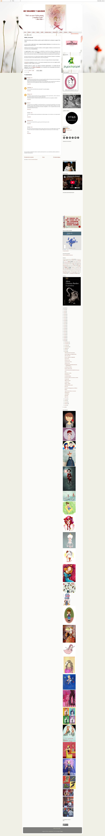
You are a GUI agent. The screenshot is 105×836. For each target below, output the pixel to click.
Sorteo (60, 32)
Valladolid (71, 273)
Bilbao (73, 260)
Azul (76, 259)
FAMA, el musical (67, 380)
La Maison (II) (67, 382)
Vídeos (70, 32)
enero (66, 405)
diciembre (67, 342)
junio (66, 351)
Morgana (28, 77)
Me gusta (79, 266)
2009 (65, 336)
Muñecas (73, 267)
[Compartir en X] (39, 70)
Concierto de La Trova (68, 361)
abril (66, 400)
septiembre (67, 346)
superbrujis (29, 87)
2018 (65, 322)
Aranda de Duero (68, 259)
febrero (66, 403)
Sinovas (71, 272)
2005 (65, 407)
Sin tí (65, 371)
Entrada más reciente (29, 157)
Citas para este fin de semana (70, 352)
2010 (65, 334)
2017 (65, 323)
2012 (65, 331)
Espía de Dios (67, 358)
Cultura (29, 32)
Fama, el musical (36, 67)
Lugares (79, 265)
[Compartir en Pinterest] (41, 70)
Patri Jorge (29, 120)
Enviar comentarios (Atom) (33, 159)
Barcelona (79, 259)
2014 (65, 328)
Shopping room (67, 392)
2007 (65, 339)
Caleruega (79, 260)
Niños (78, 267)
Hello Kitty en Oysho (68, 373)
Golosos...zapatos (67, 383)
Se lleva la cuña (67, 360)
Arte (28, 72)
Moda (38, 32)
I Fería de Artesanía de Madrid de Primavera (72, 370)
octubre (66, 345)
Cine (25, 32)
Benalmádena (69, 260)
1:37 (32, 87)
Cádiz (75, 260)
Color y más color (67, 355)
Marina (66, 389)
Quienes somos (48, 32)
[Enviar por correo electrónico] (37, 70)
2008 (65, 337)
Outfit (42, 32)
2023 (65, 314)
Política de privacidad (56, 828)
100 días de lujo (67, 363)
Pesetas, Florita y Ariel (68, 368)
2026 (65, 309)
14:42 (31, 112)
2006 (65, 340)
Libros (33, 32)
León (71, 265)
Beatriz (68, 128)
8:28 (31, 94)
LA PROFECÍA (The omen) (69, 385)
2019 (65, 320)
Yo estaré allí (67, 379)
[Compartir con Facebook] (40, 70)
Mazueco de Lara (74, 266)
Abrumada (66, 395)
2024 (65, 312)
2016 (65, 325)
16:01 (32, 120)
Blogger (61, 831)
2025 (65, 311)
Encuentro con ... (67, 374)
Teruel (80, 272)
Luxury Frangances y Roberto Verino (70, 354)
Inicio (43, 157)
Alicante (64, 259)
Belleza (65, 260)
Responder (29, 90)
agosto (66, 348)
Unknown (28, 94)
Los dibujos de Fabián (68, 367)
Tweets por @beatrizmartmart (68, 255)
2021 (65, 317)
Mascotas (69, 266)
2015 (65, 326)
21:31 (31, 77)
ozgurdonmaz (51, 831)
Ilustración (64, 265)
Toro (68, 273)
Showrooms (55, 32)
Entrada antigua (56, 157)
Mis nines (66, 386)
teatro (77, 272)
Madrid (65, 266)
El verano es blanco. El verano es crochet (71, 377)
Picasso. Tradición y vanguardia (70, 357)
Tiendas (65, 32)
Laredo (69, 265)
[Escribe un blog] (38, 70)
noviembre (67, 343)
